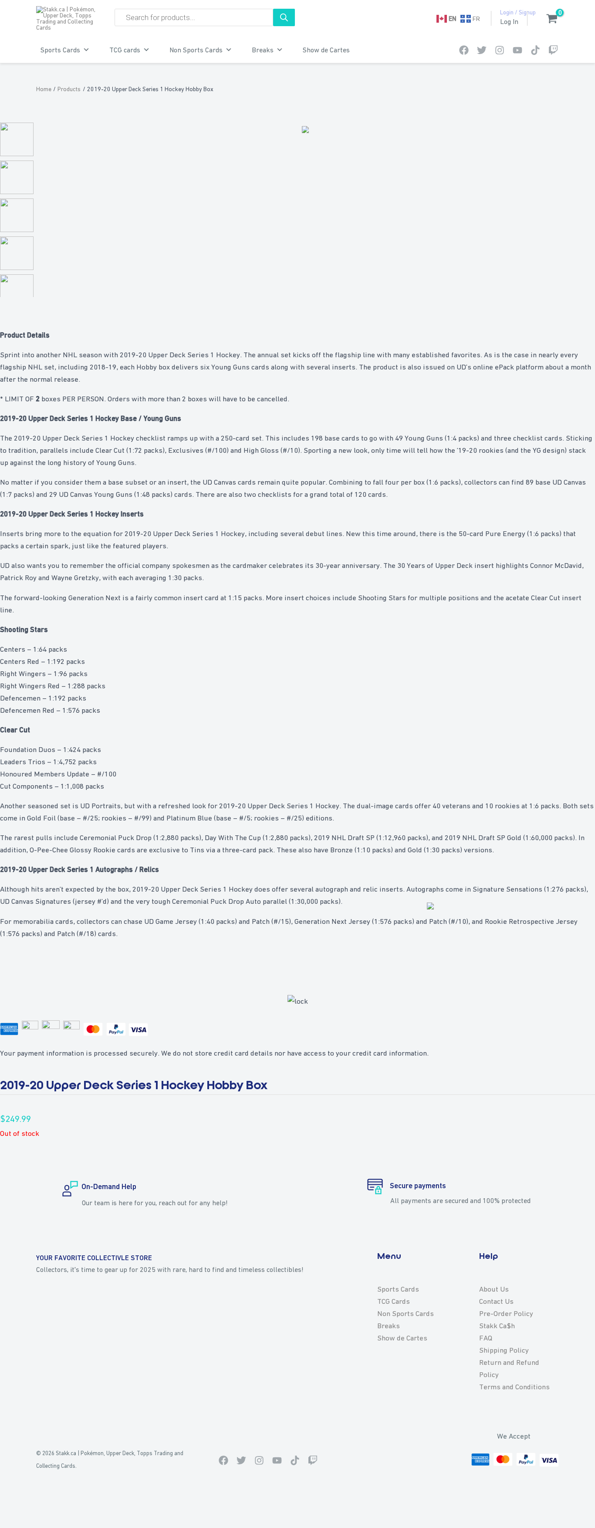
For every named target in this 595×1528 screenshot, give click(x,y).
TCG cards (124, 50)
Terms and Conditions (514, 1386)
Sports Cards (60, 50)
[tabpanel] (297, 399)
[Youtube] (517, 50)
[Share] (64, 1507)
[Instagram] (499, 50)
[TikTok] (535, 50)
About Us (494, 1289)
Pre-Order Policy (506, 1313)
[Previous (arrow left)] (12, 1522)
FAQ (485, 1337)
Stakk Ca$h (497, 1325)
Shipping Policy (504, 1350)
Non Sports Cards (196, 50)
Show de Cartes (326, 50)
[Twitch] (553, 50)
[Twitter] (481, 50)
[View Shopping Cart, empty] (547, 20)
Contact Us (496, 1301)
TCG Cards (393, 1301)
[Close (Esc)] (90, 1507)
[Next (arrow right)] (38, 1522)
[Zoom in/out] (12, 1507)
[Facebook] (464, 50)
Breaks (263, 50)
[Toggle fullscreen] (38, 1507)
